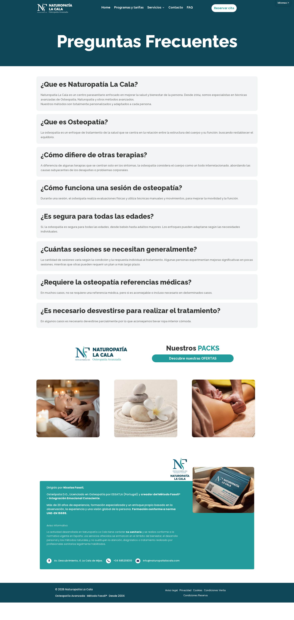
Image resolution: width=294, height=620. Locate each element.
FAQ (190, 7)
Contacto (175, 7)
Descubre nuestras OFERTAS (192, 358)
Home (105, 7)
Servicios (154, 7)
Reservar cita (224, 8)
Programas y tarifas (129, 7)
